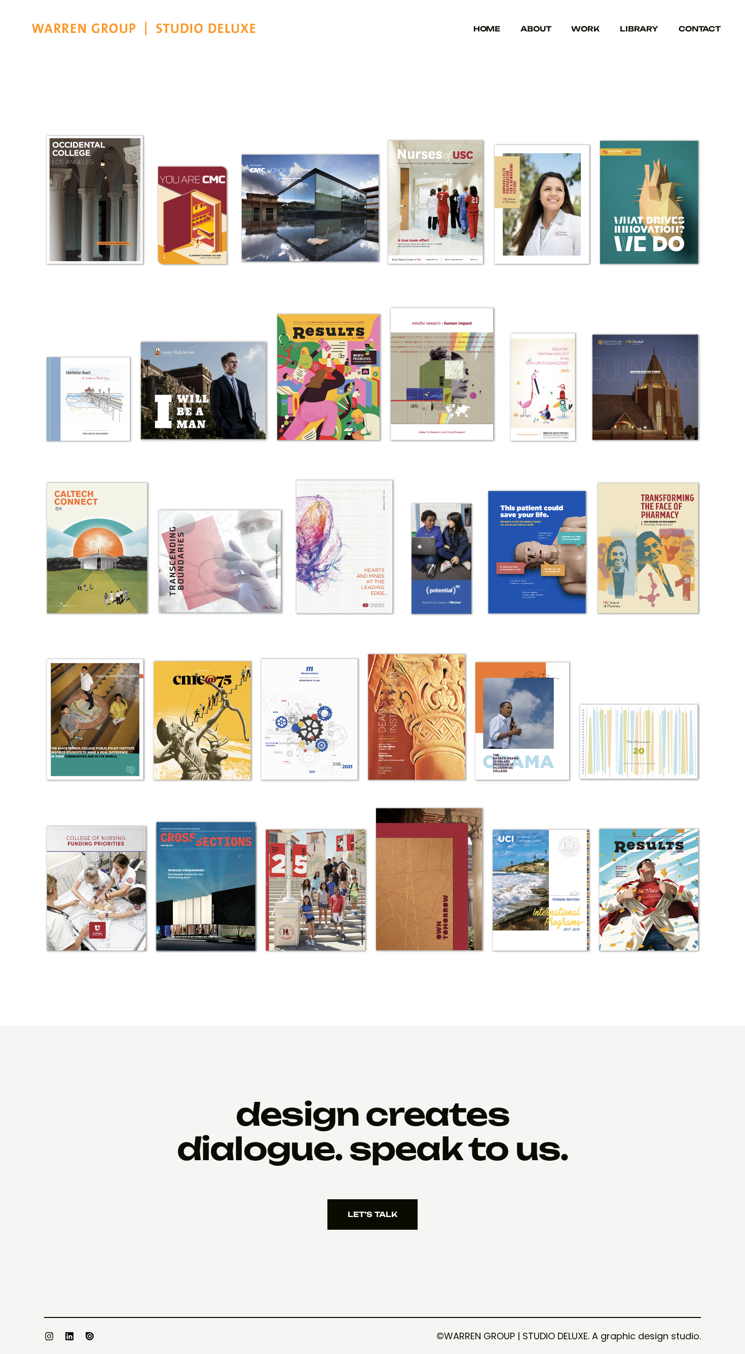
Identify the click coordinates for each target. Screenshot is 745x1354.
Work (585, 28)
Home (486, 28)
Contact (700, 28)
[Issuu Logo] (90, 1336)
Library (639, 28)
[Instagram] (49, 1336)
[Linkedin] (69, 1336)
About (535, 28)
